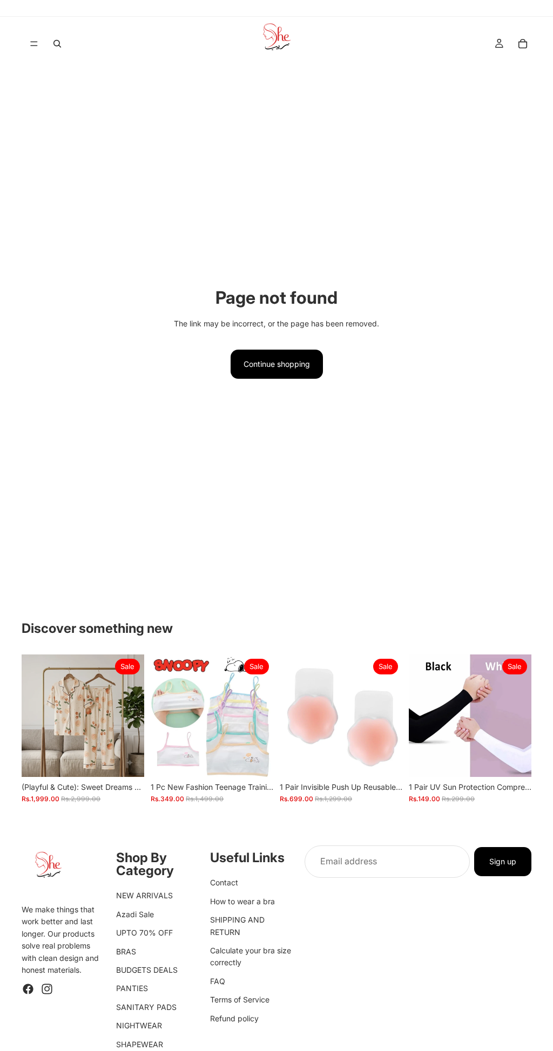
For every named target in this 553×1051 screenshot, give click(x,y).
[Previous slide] (33, 716)
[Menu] (34, 43)
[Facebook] (28, 988)
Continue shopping (277, 363)
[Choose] (256, 760)
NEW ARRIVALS (144, 895)
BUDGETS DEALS (147, 969)
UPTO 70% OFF (144, 932)
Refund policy (234, 1017)
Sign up (502, 860)
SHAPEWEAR (139, 1043)
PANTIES (132, 988)
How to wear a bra (242, 901)
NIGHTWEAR (139, 1025)
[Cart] (523, 44)
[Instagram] (47, 988)
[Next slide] (132, 716)
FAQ (217, 981)
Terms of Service (239, 999)
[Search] (57, 44)
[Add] (127, 760)
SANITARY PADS (146, 1007)
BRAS (126, 951)
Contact (224, 882)
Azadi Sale (135, 914)
